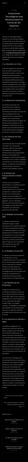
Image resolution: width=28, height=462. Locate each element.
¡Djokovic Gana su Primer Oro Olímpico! (14, 429)
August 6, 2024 (14, 423)
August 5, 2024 (14, 432)
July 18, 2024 (14, 441)
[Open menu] (25, 3)
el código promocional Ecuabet (15, 53)
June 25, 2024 (14, 450)
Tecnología (14, 10)
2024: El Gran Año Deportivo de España (14, 421)
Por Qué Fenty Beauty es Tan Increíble (14, 438)
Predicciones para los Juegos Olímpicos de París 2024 (14, 447)
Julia (18, 29)
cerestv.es (4, 3)
